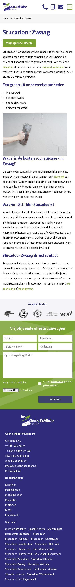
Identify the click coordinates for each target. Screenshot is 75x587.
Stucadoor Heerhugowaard (20, 579)
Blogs (8, 510)
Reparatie (10, 500)
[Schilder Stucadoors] (15, 7)
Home (6, 18)
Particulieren (12, 489)
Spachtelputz (54, 529)
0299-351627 (23, 450)
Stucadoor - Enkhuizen (17, 549)
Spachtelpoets (37, 529)
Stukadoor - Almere (46, 569)
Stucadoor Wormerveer (18, 569)
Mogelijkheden (13, 495)
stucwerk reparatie (53, 67)
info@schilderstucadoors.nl (21, 466)
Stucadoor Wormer (38, 564)
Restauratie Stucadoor (18, 534)
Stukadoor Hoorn (14, 574)
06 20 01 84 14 (21, 455)
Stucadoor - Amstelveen (44, 539)
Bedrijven (10, 484)
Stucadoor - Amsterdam (19, 544)
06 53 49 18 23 (25, 288)
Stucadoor (39, 534)
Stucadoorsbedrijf (43, 549)
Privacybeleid (13, 471)
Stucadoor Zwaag (15, 564)
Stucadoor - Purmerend (18, 554)
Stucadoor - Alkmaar (17, 539)
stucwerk (59, 176)
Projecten (10, 505)
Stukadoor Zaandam (16, 559)
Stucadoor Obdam (41, 559)
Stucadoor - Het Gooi (47, 544)
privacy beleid (57, 382)
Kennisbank (11, 515)
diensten (8, 67)
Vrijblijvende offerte (19, 43)
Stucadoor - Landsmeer (48, 554)
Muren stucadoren (15, 529)
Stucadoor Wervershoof (40, 574)
